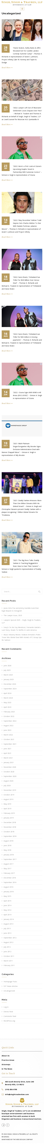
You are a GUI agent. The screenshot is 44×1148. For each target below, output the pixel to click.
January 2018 (9, 855)
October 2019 (9, 795)
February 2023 (9, 712)
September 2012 (10, 938)
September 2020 (10, 776)
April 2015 (7, 901)
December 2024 (10, 684)
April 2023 (7, 707)
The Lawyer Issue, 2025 (13, 615)
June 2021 (7, 749)
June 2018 (7, 845)
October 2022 (9, 716)
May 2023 (7, 702)
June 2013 (7, 933)
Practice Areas (8, 1060)
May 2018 (7, 850)
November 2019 (10, 790)
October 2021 (9, 739)
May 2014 (7, 910)
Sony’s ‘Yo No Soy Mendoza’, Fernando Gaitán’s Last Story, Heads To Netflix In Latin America (21, 628)
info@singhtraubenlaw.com (17, 1094)
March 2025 (8, 675)
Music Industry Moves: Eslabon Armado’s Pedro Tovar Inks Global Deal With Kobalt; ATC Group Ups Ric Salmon (22, 637)
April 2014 (7, 915)
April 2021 (7, 753)
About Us (5, 1056)
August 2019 (8, 799)
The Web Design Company (23, 1139)
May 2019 (7, 804)
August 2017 (8, 864)
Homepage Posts (10, 981)
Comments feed (10, 1016)
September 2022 (10, 721)
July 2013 (7, 928)
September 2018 (10, 836)
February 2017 (9, 873)
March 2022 (8, 735)
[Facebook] (8, 1125)
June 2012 (7, 951)
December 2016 (10, 878)
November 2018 (10, 827)
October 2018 (9, 832)
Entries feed (8, 1012)
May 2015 (7, 896)
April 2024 (7, 693)
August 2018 (8, 841)
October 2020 (9, 772)
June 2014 (7, 905)
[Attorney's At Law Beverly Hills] (22, 3)
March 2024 (8, 698)
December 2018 (10, 822)
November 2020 (10, 767)
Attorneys (6, 1064)
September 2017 (10, 859)
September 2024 (10, 689)
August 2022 (8, 725)
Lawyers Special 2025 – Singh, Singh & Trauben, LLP (21, 621)
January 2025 (9, 679)
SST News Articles (11, 986)
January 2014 (9, 919)
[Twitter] (4, 1125)
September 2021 (10, 744)
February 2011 (9, 965)
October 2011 (9, 956)
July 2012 (7, 947)
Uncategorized (9, 991)
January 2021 (9, 762)
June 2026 (7, 666)
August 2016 (8, 887)
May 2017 (7, 868)
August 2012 (8, 942)
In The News (7, 1069)
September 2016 (10, 882)
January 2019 (9, 818)
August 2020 (8, 781)
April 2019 (7, 808)
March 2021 (8, 758)
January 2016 (9, 892)
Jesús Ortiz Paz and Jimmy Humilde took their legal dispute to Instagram (20, 609)
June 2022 (7, 730)
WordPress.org (9, 1021)
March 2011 (8, 961)
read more (6, 67)
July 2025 (7, 670)
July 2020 (7, 785)
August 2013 (8, 924)
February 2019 (9, 813)
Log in (6, 1007)
